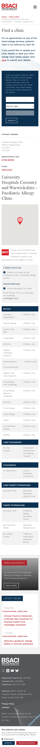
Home (4, 17)
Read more (11, 586)
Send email (7, 170)
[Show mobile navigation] (35, 7)
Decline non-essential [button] (27, 743)
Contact (5, 707)
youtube (12, 670)
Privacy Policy (8, 704)
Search (11, 120)
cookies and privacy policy (10, 737)
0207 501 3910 (19, 684)
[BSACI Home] (9, 7)
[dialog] (20, 736)
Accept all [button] (8, 743)
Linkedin (7, 670)
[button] (20, 739)
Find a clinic (14, 17)
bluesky (16, 670)
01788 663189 (8, 160)
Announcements (9, 611)
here (4, 60)
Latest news (22, 611)
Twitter (3, 670)
